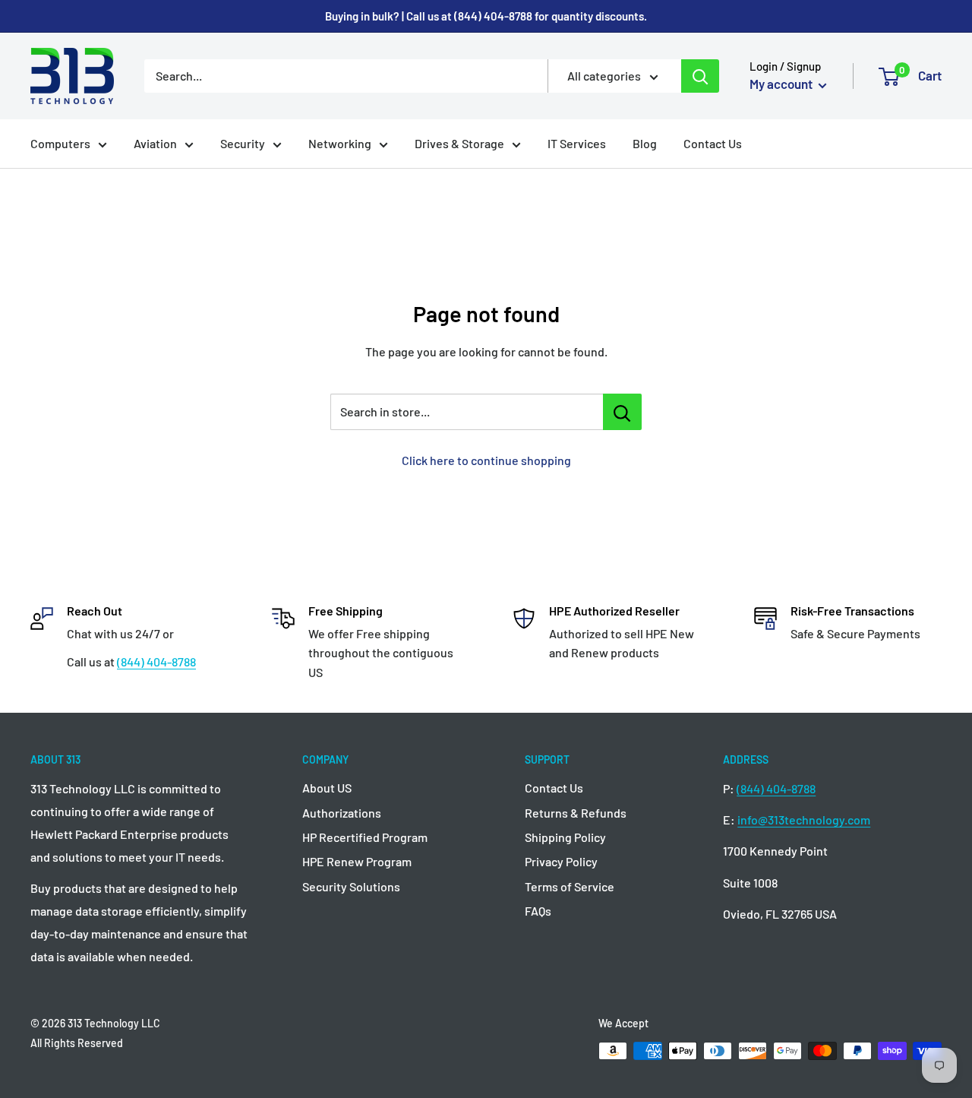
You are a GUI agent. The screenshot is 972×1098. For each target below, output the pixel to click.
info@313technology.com (803, 819)
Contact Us (712, 143)
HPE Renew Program (357, 861)
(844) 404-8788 (156, 661)
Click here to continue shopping (486, 460)
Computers (60, 143)
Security (242, 143)
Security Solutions (351, 886)
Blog (645, 143)
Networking (339, 143)
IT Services (577, 143)
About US (327, 787)
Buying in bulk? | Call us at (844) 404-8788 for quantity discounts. (486, 16)
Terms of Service (569, 886)
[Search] (700, 76)
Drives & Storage (459, 143)
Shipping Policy (565, 837)
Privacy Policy (561, 861)
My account (782, 83)
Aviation (155, 143)
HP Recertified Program (365, 837)
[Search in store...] (622, 412)
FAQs (538, 910)
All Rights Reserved (76, 1042)
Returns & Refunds (575, 812)
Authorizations (341, 812)
